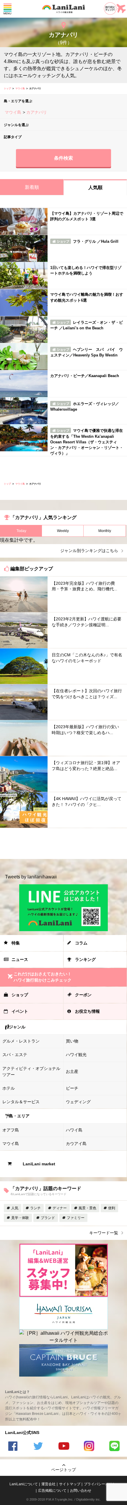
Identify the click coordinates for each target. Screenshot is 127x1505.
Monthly (104, 531)
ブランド (48, 1218)
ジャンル (17, 1027)
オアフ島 (10, 1130)
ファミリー (75, 1218)
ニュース (20, 959)
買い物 (72, 1041)
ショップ (20, 994)
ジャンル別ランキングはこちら (89, 550)
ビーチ (72, 1088)
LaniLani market (39, 1164)
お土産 (72, 1071)
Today (21, 531)
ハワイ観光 (76, 1054)
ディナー (60, 1208)
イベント (20, 1011)
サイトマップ (69, 1484)
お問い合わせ (80, 1491)
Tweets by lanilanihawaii (31, 876)
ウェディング (78, 1101)
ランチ (35, 1208)
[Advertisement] (63, 843)
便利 (111, 1208)
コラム (81, 943)
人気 (14, 1208)
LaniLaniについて (23, 1484)
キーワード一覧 (103, 1232)
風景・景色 (87, 1208)
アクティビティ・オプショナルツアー (31, 1071)
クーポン (83, 994)
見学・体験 (20, 1218)
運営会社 (48, 1484)
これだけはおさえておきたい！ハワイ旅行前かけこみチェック (42, 977)
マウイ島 (20, 88)
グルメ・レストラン (21, 1041)
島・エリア (19, 1116)
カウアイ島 (76, 1143)
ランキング (85, 959)
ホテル (8, 1088)
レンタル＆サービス (21, 1101)
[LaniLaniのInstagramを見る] (89, 1447)
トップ (7, 88)
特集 (16, 943)
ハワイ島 (74, 1130)
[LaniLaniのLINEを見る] (114, 1447)
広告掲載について (52, 1491)
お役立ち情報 (87, 1011)
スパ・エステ (14, 1054)
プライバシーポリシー (101, 1484)
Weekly (63, 531)
